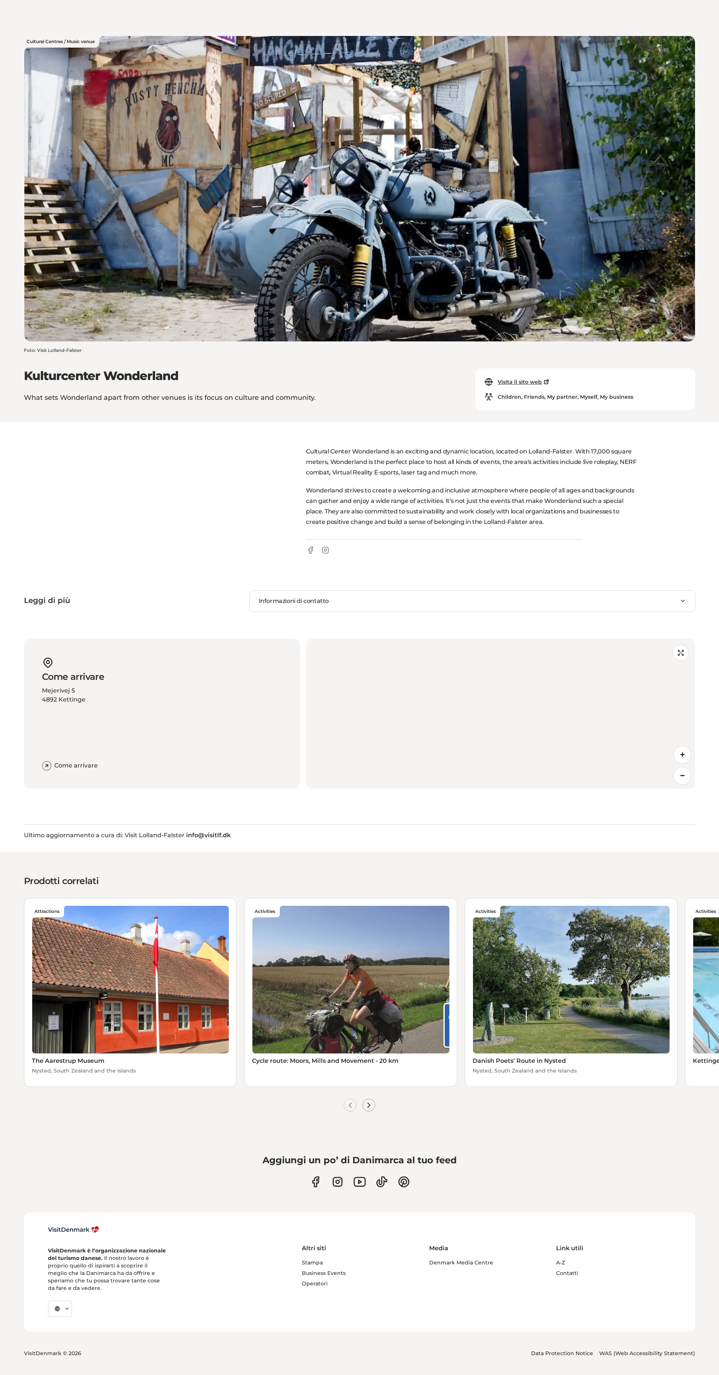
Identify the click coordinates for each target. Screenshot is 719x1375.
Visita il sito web (520, 382)
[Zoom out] (682, 776)
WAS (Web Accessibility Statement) (647, 1353)
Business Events (324, 1273)
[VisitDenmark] (73, 1229)
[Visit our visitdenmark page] (359, 1181)
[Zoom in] (682, 755)
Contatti (567, 1273)
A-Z (560, 1262)
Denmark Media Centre (461, 1262)
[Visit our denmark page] (315, 1181)
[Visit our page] (337, 1181)
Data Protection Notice (562, 1353)
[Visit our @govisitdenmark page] (381, 1181)
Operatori (315, 1283)
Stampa (312, 1262)
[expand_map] (681, 653)
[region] (500, 713)
